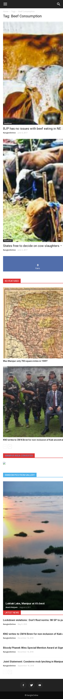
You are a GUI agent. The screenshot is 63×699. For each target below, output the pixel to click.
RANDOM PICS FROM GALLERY (20, 475)
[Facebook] (23, 685)
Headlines (8, 123)
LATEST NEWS (12, 612)
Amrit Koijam (11, 607)
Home (5, 11)
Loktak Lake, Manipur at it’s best (25, 603)
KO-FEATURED (12, 281)
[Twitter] (31, 685)
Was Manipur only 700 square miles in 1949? (25, 361)
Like (38, 257)
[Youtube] (40, 685)
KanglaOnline (9, 133)
